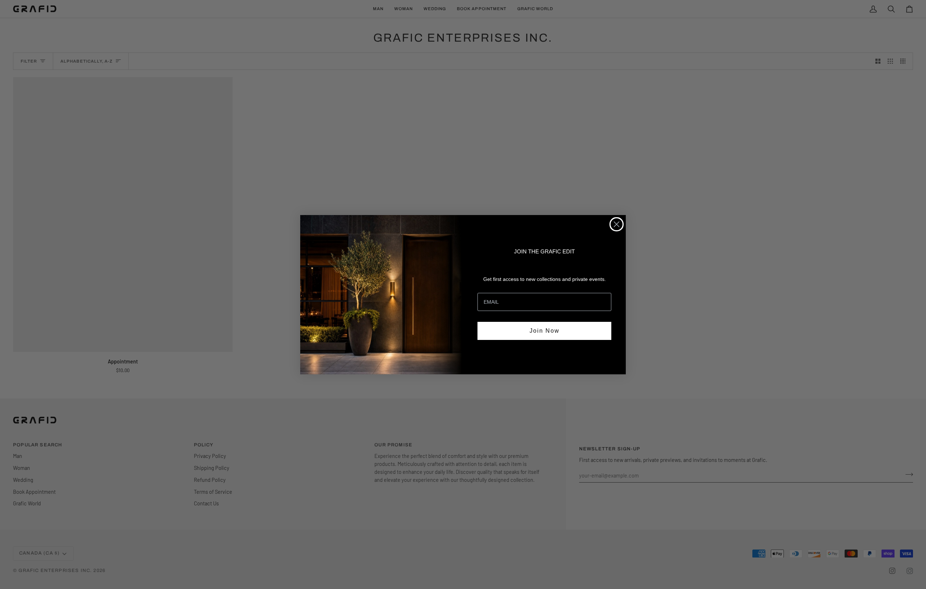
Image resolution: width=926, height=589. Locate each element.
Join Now (545, 331)
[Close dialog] (616, 224)
